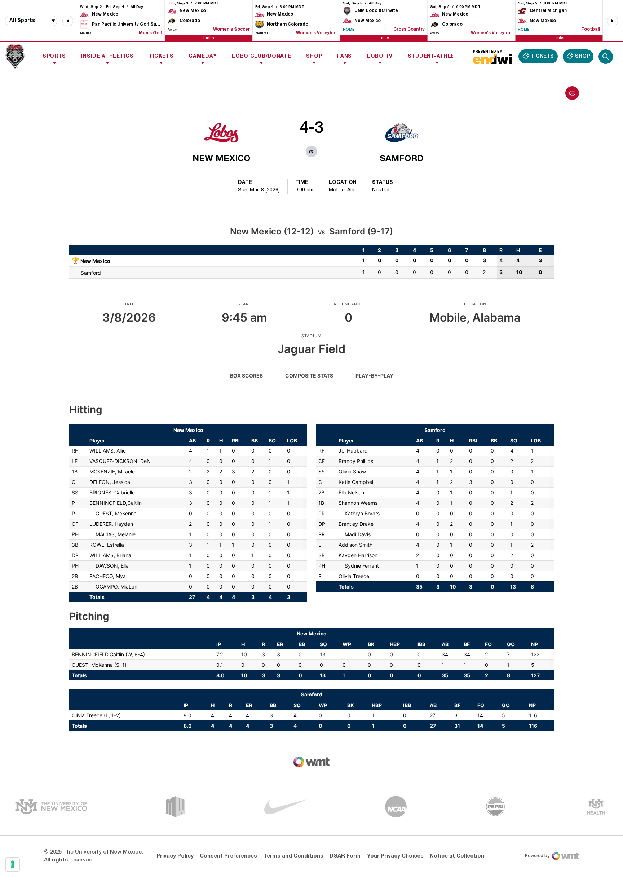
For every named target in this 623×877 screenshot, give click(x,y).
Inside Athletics (107, 56)
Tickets (161, 56)
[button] (67, 21)
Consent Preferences (228, 856)
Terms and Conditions (293, 856)
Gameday (203, 56)
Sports (54, 56)
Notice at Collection (457, 856)
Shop (314, 56)
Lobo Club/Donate (261, 56)
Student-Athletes (437, 56)
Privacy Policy (175, 856)
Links (208, 38)
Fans (344, 56)
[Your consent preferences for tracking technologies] (12, 864)
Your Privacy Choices (395, 856)
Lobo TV (380, 56)
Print (572, 93)
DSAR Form (345, 856)
